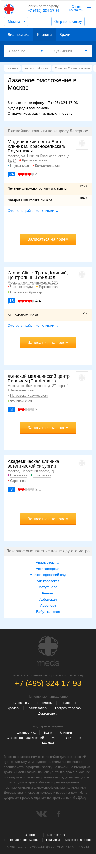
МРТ (55, 738)
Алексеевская (48, 581)
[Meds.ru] (48, 651)
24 (11, 174)
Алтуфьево (48, 587)
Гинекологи (21, 703)
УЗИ (69, 738)
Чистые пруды (21, 287)
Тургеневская (49, 287)
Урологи (13, 708)
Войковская (42, 475)
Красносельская (34, 160)
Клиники (44, 34)
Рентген (48, 743)
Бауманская (19, 166)
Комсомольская (47, 166)
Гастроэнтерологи (68, 708)
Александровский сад (48, 575)
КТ (81, 738)
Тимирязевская (22, 390)
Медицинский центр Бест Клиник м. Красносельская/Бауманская (36, 146)
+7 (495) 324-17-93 (43, 8)
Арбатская (48, 599)
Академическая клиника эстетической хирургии (33, 464)
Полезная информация (21, 840)
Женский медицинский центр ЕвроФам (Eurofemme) (39, 378)
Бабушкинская (48, 611)
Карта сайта (56, 835)
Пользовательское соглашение (69, 840)
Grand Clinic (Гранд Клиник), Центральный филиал (38, 275)
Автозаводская (48, 569)
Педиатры (44, 703)
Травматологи (37, 708)
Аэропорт (48, 605)
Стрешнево (18, 481)
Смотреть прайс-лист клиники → (33, 211)
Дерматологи (48, 713)
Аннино (48, 593)
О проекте (32, 835)
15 (11, 300)
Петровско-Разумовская (29, 395)
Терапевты (68, 703)
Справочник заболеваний (25, 738)
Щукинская (18, 475)
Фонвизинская (21, 401)
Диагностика (18, 34)
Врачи (64, 34)
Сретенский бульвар (26, 292)
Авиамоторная (48, 562)
